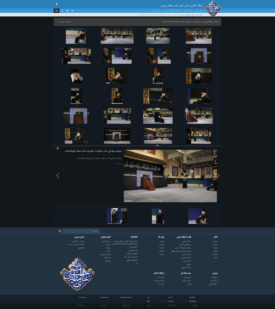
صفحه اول (199, 10)
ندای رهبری (79, 237)
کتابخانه (134, 237)
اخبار (216, 237)
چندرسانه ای (186, 273)
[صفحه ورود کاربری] (56, 4)
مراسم (181, 14)
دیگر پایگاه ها (80, 305)
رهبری (215, 273)
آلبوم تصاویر (190, 14)
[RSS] (72, 11)
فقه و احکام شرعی (184, 237)
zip (58, 21)
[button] (56, 11)
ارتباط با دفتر (159, 273)
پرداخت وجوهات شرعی (172, 10)
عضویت (149, 305)
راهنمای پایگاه (172, 305)
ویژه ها (161, 237)
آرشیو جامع (156, 10)
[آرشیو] (124, 263)
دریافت (118, 163)
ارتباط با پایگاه (126, 305)
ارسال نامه (188, 10)
